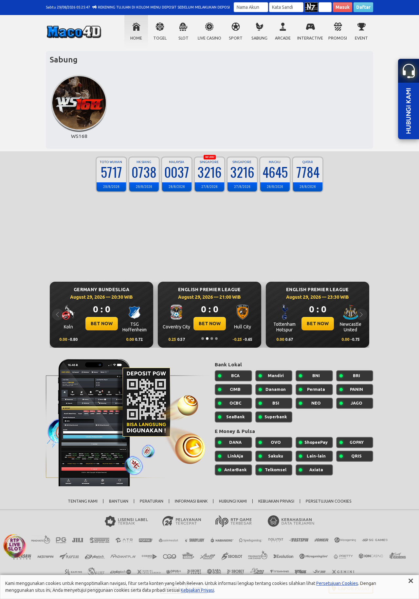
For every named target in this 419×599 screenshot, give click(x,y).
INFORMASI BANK (191, 501)
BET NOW (102, 323)
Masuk (343, 7)
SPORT (236, 38)
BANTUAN (118, 501)
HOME (136, 38)
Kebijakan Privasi (197, 590)
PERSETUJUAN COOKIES (329, 501)
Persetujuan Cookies (337, 583)
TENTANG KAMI (83, 501)
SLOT (183, 38)
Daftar (363, 7)
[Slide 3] (211, 338)
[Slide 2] (207, 338)
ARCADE (283, 38)
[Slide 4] (216, 338)
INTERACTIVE (310, 38)
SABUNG (259, 38)
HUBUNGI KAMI (233, 501)
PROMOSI (337, 38)
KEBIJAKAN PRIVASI (276, 501)
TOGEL (160, 38)
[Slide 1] (202, 338)
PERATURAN (151, 501)
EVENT (361, 38)
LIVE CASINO (209, 38)
